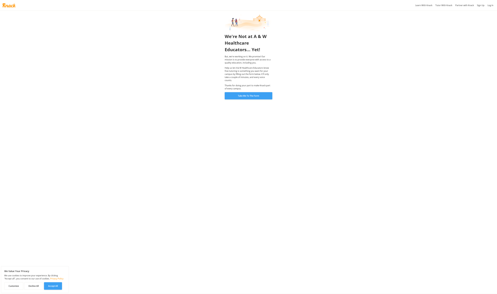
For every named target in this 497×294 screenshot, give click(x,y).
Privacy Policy (56, 278)
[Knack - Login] (9, 5)
